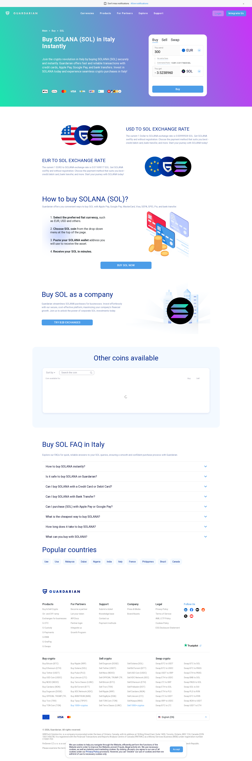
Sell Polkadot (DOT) (136, 687)
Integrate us (76, 628)
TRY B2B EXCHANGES (67, 322)
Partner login (77, 623)
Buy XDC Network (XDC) (82, 691)
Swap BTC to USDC (164, 668)
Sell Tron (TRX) (106, 687)
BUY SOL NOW (126, 265)
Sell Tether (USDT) (107, 668)
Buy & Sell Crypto (50, 609)
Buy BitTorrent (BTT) (80, 687)
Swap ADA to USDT (193, 701)
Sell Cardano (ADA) (136, 691)
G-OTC (45, 623)
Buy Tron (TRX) (49, 701)
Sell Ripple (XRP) (106, 691)
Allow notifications (139, 3)
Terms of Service (163, 614)
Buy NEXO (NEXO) (50, 682)
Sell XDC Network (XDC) (138, 677)
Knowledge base (106, 614)
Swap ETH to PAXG (192, 673)
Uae (46, 561)
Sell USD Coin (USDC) (137, 673)
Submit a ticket (106, 609)
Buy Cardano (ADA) (51, 687)
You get (158, 68)
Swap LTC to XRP (163, 682)
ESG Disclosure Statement (168, 628)
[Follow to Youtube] (191, 616)
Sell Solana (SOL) (135, 663)
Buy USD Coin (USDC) (52, 677)
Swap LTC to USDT (164, 696)
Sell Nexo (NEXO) (107, 673)
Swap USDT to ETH (192, 705)
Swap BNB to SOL (192, 677)
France (132, 561)
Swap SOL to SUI (191, 687)
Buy (54, 30)
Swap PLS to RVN (192, 691)
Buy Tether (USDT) (51, 673)
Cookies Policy (162, 623)
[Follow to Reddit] (203, 610)
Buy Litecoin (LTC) (79, 677)
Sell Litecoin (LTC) (135, 696)
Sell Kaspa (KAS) (135, 701)
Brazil (163, 561)
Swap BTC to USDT (164, 663)
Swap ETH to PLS (164, 691)
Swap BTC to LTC (163, 705)
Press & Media (133, 609)
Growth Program (78, 632)
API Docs (75, 618)
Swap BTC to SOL (192, 663)
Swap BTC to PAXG (193, 668)
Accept (176, 749)
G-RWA (45, 637)
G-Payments (48, 632)
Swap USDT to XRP (164, 673)
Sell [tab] (164, 40)
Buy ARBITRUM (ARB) (81, 696)
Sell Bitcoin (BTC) (107, 682)
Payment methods (107, 623)
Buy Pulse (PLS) (78, 673)
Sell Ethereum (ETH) (136, 682)
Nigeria (96, 561)
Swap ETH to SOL (164, 687)
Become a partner (79, 609)
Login (218, 13)
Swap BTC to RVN (192, 696)
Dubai (84, 561)
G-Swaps (46, 646)
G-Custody (47, 628)
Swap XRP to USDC (164, 701)
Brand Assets (133, 614)
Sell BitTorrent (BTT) (136, 668)
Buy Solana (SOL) (79, 668)
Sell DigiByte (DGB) (107, 696)
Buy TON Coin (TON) (51, 705)
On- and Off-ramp (50, 614)
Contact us (104, 618)
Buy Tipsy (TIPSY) (79, 701)
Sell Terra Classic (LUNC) (110, 705)
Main (44, 30)
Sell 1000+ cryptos (135, 705)
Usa (57, 561)
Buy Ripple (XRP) (78, 663)
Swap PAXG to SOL (192, 682)
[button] (126, 466)
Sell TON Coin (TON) (108, 701)
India (109, 561)
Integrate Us (236, 13)
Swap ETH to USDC (164, 677)
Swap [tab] (175, 40)
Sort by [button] (49, 372)
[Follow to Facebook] (191, 610)
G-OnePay (47, 642)
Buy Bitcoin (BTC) (50, 663)
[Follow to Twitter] (185, 616)
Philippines (148, 561)
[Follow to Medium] (197, 610)
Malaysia (69, 561)
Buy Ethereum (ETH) (51, 668)
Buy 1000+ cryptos (79, 705)
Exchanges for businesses (54, 618)
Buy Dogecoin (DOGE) (52, 691)
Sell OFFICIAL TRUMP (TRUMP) (111, 677)
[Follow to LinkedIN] (185, 610)
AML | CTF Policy (163, 618)
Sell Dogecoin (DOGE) (109, 663)
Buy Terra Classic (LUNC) (82, 682)
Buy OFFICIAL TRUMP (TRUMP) (54, 696)
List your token (77, 614)
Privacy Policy (162, 609)
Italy (120, 561)
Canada (176, 561)
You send (159, 48)
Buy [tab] (155, 40)
